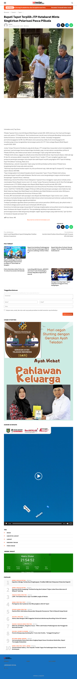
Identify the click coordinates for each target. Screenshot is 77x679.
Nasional (14, 616)
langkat (9, 539)
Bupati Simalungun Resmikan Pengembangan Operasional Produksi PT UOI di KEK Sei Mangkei (13, 262)
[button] (38, 476)
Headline (14, 595)
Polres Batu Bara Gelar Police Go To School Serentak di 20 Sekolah (14, 270)
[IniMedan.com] (38, 2)
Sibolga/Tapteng (21, 580)
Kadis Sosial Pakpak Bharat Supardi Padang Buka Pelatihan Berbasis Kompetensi (20, 234)
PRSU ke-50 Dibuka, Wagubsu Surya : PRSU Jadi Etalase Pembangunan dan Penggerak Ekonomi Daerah (39, 626)
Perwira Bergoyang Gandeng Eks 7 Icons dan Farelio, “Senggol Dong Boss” (36, 633)
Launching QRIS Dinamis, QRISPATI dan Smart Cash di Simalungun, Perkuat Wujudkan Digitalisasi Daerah (38, 271)
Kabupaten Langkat (13, 536)
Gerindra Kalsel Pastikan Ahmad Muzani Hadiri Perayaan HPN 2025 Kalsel (57, 234)
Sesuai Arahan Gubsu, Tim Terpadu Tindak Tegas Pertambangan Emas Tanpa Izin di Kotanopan (39, 648)
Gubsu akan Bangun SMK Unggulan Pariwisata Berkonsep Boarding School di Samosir (39, 618)
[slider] (37, 523)
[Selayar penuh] (71, 523)
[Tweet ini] (63, 25)
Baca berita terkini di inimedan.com (38, 220)
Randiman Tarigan (12, 542)
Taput (24, 602)
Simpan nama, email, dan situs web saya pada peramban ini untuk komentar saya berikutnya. (32, 310)
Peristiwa (24, 595)
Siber (28, 661)
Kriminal (24, 638)
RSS (7, 668)
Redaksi (6, 661)
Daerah (14, 580)
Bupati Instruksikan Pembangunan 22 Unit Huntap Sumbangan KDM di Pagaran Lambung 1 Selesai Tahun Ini (38, 249)
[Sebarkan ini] (58, 25)
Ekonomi (14, 609)
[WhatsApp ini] (71, 25)
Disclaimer (52, 661)
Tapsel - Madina (26, 646)
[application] (38, 476)
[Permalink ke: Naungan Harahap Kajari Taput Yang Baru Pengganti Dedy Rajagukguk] (62, 274)
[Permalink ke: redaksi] (6, 25)
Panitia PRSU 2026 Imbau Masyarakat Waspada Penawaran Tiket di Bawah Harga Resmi (39, 611)
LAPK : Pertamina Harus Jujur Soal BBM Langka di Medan (30, 596)
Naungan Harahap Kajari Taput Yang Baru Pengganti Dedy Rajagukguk (60, 283)
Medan (19, 595)
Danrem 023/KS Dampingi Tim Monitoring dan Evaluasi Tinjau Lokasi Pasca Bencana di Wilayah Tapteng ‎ (39, 590)
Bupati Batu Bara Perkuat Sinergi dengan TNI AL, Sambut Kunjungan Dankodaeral (61, 249)
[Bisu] (68, 523)
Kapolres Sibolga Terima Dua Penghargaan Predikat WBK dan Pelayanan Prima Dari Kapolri (41, 582)
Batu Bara (14, 638)
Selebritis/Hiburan (22, 631)
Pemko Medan (11, 546)
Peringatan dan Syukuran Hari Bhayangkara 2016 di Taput (30, 604)
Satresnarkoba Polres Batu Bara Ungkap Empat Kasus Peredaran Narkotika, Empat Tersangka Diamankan (38, 641)
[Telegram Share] (67, 25)
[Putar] (6, 523)
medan (9, 533)
